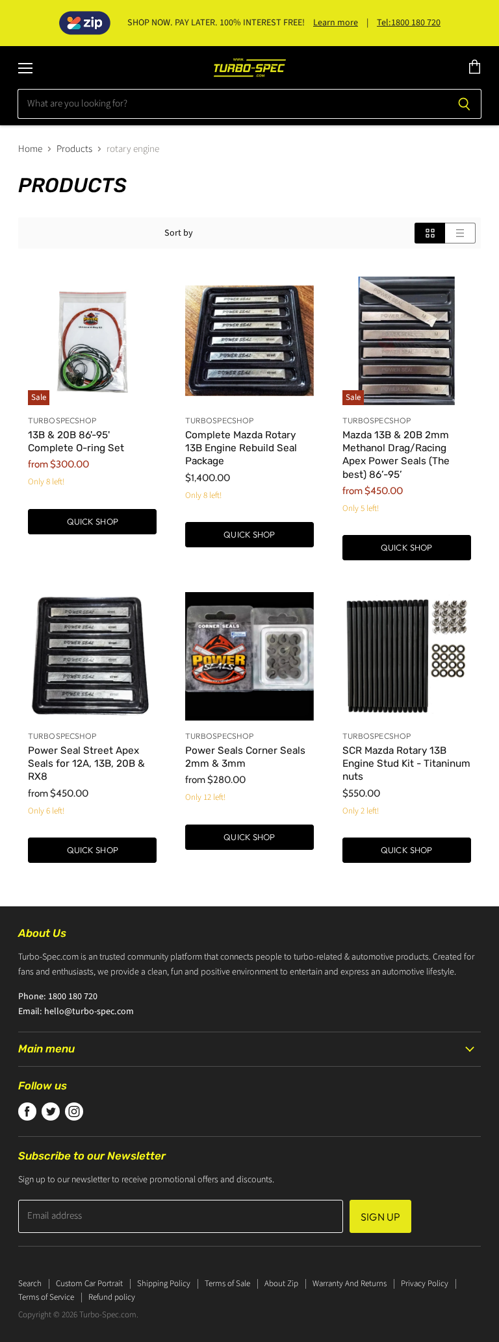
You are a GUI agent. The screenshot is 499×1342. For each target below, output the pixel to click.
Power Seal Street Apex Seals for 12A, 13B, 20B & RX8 (86, 763)
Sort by (178, 233)
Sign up (380, 1216)
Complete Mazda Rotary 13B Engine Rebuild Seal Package (241, 448)
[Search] (464, 104)
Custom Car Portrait (89, 1283)
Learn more (335, 22)
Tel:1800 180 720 (409, 22)
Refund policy (111, 1297)
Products (74, 149)
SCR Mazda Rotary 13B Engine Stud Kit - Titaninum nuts (406, 763)
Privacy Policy (424, 1283)
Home (30, 149)
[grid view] (430, 233)
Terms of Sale (227, 1283)
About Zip (281, 1283)
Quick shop (92, 521)
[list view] (460, 233)
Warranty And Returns (350, 1283)
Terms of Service (46, 1297)
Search (30, 1283)
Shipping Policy (163, 1283)
